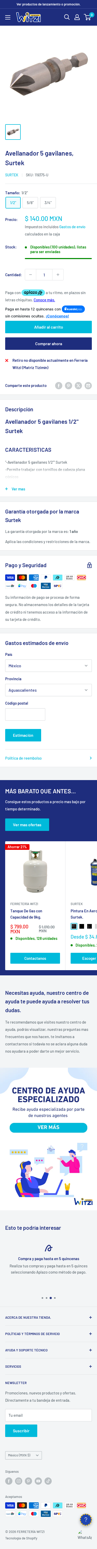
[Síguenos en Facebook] (8, 1481)
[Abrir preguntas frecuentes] (86, 1520)
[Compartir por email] (88, 385)
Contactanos (35, 958)
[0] (87, 17)
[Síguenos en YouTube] (38, 1481)
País (8, 654)
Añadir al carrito (48, 326)
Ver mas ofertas (27, 824)
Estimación (23, 735)
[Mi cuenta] (77, 17)
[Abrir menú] (7, 17)
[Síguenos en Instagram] (18, 1481)
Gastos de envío (72, 226)
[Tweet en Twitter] (78, 385)
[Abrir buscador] (67, 17)
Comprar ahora (48, 343)
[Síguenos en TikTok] (48, 1481)
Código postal (16, 703)
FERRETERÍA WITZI (24, 904)
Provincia (13, 678)
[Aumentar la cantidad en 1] (58, 274)
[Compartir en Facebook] (58, 385)
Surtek (11, 175)
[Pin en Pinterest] (68, 385)
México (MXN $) (19, 1455)
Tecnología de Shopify (21, 1538)
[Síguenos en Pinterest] (28, 1481)
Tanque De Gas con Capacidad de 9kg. (26, 913)
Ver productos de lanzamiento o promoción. (49, 4)
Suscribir (21, 1430)
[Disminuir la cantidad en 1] (30, 274)
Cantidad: (13, 274)
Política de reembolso (23, 758)
